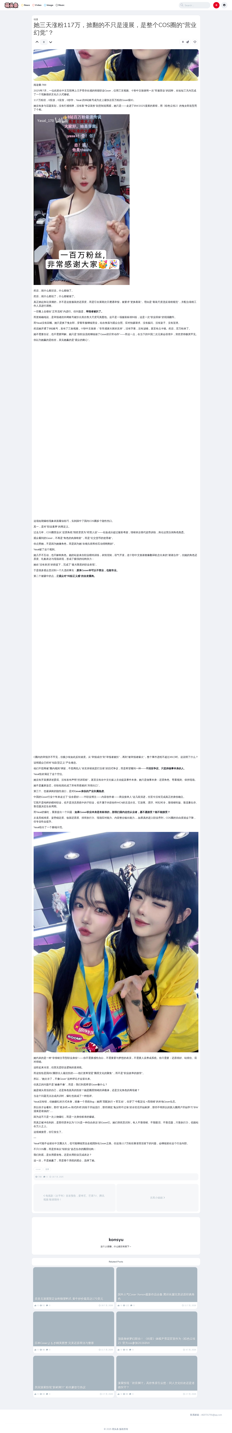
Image (50, 5)
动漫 (36, 19)
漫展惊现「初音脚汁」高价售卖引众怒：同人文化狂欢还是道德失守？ (156, 1385)
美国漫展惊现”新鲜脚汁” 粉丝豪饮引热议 (60, 1387)
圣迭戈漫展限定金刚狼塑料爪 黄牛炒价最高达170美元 (69, 1299)
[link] (195, 42)
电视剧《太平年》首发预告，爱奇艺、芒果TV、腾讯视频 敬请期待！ (73, 1197)
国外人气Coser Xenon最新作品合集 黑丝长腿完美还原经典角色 (156, 1297)
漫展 (47, 1169)
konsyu (116, 1240)
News (27, 5)
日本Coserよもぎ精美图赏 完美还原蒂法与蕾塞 (64, 1343)
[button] (216, 5)
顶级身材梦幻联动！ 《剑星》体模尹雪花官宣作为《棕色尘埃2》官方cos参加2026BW (156, 1341)
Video (38, 5)
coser (38, 1169)
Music (61, 5)
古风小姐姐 (156, 1197)
